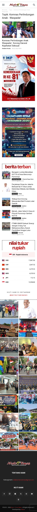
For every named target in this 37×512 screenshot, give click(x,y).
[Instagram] (10, 494)
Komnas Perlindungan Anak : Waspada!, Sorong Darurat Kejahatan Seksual (15, 43)
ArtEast (23, 509)
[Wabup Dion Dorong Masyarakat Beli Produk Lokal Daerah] (6, 202)
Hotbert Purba (6, 48)
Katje (20, 193)
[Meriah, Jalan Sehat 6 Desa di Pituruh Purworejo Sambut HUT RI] (6, 214)
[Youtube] (32, 494)
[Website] (26, 494)
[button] (3, 5)
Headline (14, 232)
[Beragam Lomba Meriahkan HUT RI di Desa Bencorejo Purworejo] (6, 175)
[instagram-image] (9, 309)
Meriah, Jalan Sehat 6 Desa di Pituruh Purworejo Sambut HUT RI (23, 213)
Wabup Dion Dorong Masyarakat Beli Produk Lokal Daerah (23, 201)
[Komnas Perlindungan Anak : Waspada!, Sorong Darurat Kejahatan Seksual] (18, 29)
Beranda (4, 10)
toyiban (24, 206)
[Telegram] (15, 494)
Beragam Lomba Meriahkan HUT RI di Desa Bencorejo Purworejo (22, 174)
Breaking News (7, 37)
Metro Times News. (16, 507)
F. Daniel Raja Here (27, 179)
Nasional (14, 193)
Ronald (20, 232)
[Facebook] (4, 494)
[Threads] (18, 500)
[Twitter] (21, 494)
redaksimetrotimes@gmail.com (23, 480)
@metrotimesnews (18, 295)
